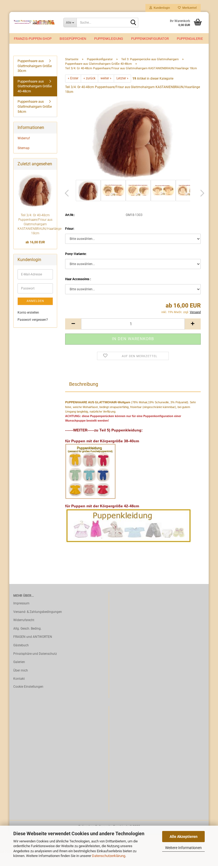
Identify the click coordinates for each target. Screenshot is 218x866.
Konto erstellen (28, 312)
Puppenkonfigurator (150, 39)
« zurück (89, 78)
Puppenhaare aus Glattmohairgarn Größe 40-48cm (35, 86)
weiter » (105, 78)
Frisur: (69, 229)
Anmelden (35, 301)
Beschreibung (83, 384)
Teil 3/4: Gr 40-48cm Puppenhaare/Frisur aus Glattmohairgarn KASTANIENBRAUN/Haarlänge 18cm (39, 224)
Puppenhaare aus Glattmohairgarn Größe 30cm (35, 66)
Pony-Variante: (75, 254)
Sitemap (24, 148)
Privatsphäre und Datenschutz (35, 654)
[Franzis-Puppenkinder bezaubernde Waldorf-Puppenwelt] (34, 22)
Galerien (19, 662)
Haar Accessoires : (78, 279)
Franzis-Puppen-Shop (33, 39)
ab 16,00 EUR (35, 242)
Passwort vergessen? (33, 320)
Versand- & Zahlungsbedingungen (37, 612)
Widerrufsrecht (23, 620)
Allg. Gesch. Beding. (27, 628)
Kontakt (19, 679)
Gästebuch (21, 645)
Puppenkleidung (108, 39)
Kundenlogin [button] (161, 8)
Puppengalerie (190, 39)
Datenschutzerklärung (108, 856)
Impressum (21, 603)
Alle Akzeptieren (184, 836)
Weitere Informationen (183, 848)
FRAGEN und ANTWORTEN (32, 637)
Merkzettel (189, 8)
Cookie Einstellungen (28, 687)
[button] (65, 193)
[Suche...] (133, 23)
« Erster (73, 78)
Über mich (20, 670)
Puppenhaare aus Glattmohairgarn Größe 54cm (35, 106)
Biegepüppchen (73, 39)
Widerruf (24, 138)
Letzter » (122, 78)
